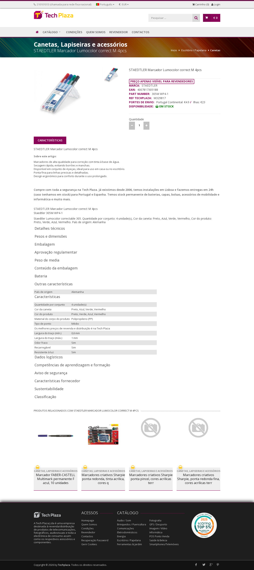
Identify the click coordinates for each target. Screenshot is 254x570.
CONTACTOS (140, 32)
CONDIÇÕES (74, 32)
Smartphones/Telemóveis (164, 544)
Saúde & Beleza (158, 540)
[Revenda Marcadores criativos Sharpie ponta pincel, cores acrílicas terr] (151, 428)
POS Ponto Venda (159, 536)
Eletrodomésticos (127, 532)
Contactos (87, 536)
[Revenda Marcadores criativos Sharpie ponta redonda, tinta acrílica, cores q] (103, 434)
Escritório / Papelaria (193, 50)
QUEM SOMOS (95, 32)
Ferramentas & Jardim (129, 544)
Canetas (215, 50)
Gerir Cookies (89, 544)
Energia (121, 536)
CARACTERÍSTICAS (50, 140)
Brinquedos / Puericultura (131, 524)
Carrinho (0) (202, 4)
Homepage (87, 520)
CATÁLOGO (50, 32)
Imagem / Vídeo (158, 528)
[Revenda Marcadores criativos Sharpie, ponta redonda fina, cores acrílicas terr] (198, 428)
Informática (155, 532)
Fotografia (155, 520)
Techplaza (64, 565)
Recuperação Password (94, 540)
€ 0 (215, 18)
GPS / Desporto (158, 524)
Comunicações (125, 528)
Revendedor (88, 532)
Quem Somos (89, 524)
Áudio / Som (124, 520)
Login (216, 4)
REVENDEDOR (118, 32)
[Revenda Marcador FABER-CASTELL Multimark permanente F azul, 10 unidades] (55, 436)
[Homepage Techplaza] (55, 16)
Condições (87, 528)
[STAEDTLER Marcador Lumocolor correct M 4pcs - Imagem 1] (67, 96)
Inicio (174, 50)
